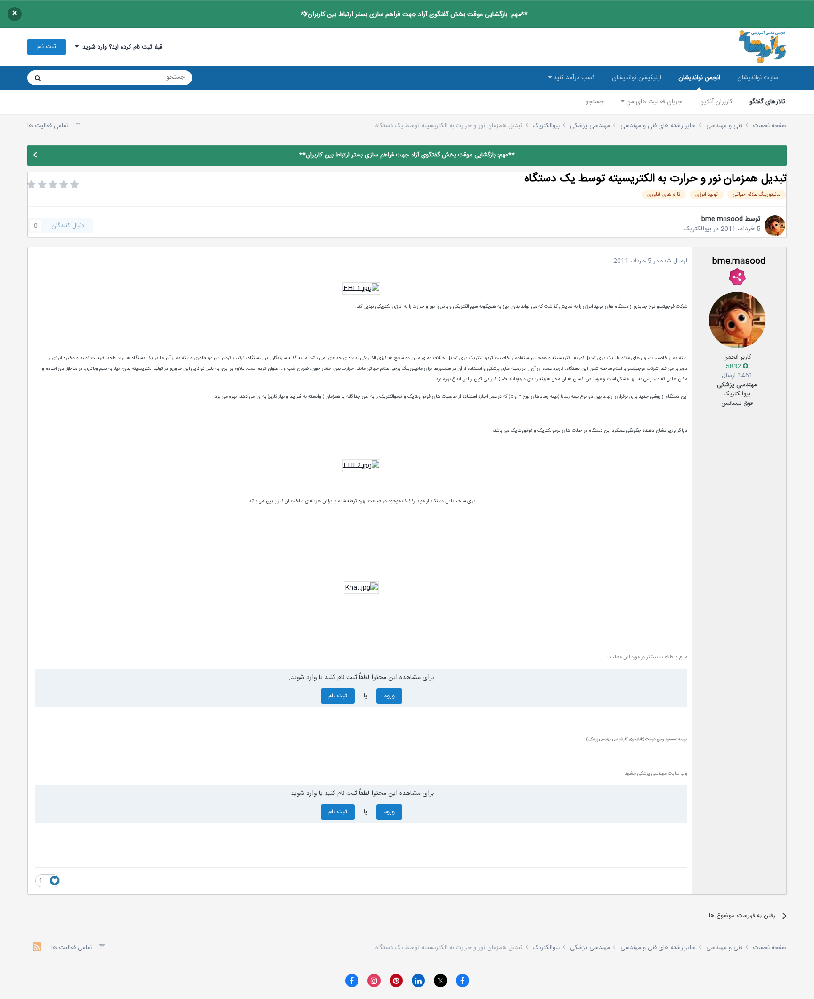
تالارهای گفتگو (767, 102)
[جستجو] (37, 77)
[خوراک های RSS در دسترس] (37, 948)
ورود (389, 696)
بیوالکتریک (697, 229)
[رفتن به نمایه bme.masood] (775, 225)
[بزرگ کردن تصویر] (361, 289)
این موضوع (74, 77)
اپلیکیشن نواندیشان (636, 78)
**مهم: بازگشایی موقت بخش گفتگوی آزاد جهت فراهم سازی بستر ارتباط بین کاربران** (414, 14)
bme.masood (722, 219)
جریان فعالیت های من (653, 102)
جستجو (595, 102)
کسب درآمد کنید (573, 78)
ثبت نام (46, 46)
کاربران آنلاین (716, 102)
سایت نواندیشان (757, 78)
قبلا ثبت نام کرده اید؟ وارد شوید (120, 47)
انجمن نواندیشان (699, 78)
